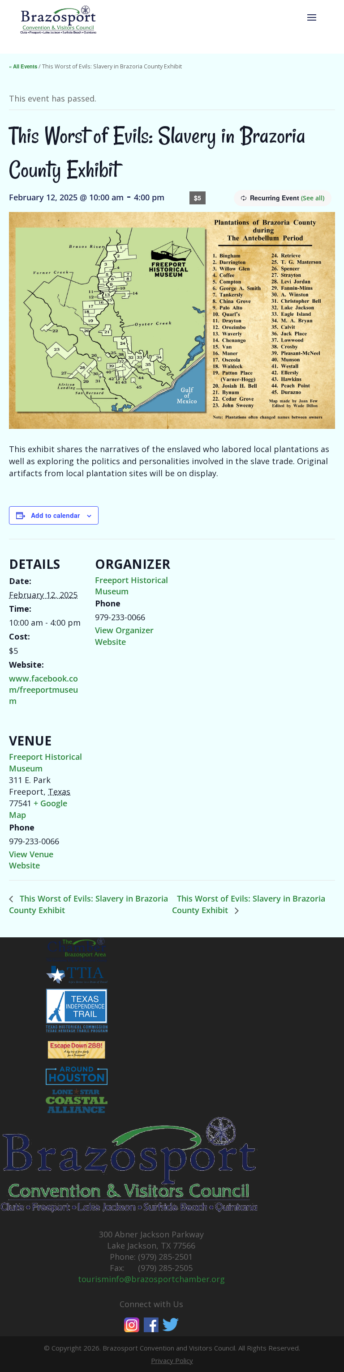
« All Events (23, 66)
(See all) (312, 198)
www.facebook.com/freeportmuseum (43, 689)
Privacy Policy (172, 1360)
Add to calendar (55, 515)
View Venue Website (31, 860)
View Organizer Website (124, 636)
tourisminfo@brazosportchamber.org (151, 1279)
